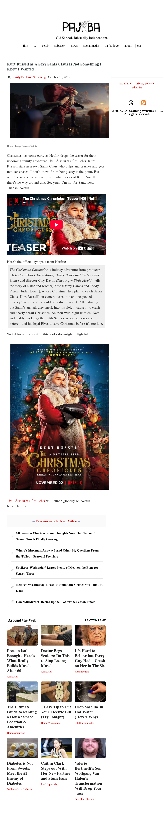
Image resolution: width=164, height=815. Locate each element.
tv (35, 45)
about (127, 45)
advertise (137, 87)
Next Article (68, 521)
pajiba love (112, 45)
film (25, 45)
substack (59, 45)
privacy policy (144, 83)
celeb (45, 45)
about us (124, 83)
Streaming (39, 77)
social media (91, 45)
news (74, 45)
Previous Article (47, 521)
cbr (139, 45)
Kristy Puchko (22, 77)
